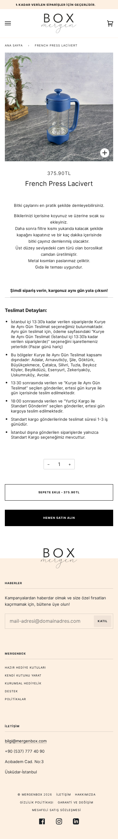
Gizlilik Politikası (37, 802)
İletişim (63, 794)
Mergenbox (32, 794)
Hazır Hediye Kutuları (25, 667)
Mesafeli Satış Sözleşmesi (56, 810)
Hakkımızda (85, 794)
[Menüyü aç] (14, 23)
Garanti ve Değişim (75, 802)
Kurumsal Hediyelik (23, 683)
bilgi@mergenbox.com (26, 740)
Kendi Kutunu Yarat (23, 675)
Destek (11, 691)
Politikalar (15, 699)
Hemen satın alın (59, 517)
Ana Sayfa (14, 45)
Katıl (102, 621)
